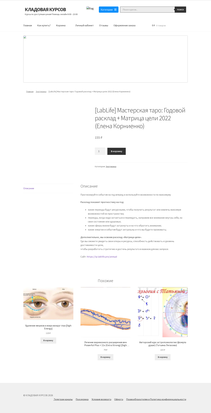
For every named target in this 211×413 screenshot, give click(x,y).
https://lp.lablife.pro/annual (102, 256)
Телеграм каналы (63, 399)
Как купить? (44, 25)
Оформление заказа (124, 25)
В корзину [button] (48, 340)
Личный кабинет (84, 25)
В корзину (116, 151)
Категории (107, 9)
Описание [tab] (28, 188)
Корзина (60, 25)
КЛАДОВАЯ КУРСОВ (45, 9)
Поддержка (82, 399)
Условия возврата (101, 399)
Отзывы (103, 25)
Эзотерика (41, 91)
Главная (27, 25)
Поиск (180, 9)
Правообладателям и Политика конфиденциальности (156, 399)
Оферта (118, 399)
